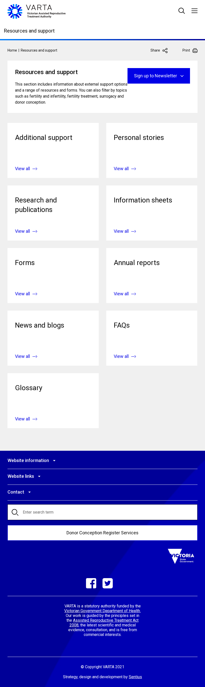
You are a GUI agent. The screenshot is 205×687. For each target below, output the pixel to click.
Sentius (135, 676)
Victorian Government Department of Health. (102, 610)
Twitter (107, 583)
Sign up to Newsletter (155, 75)
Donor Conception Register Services (102, 532)
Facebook (91, 583)
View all (22, 168)
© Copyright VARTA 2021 (102, 666)
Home (12, 50)
